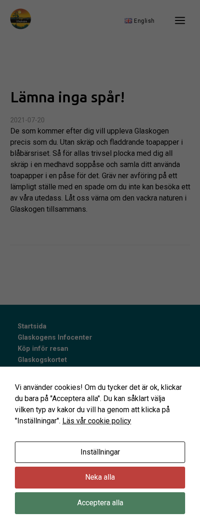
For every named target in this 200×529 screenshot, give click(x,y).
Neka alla (100, 477)
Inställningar (100, 452)
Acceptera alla (100, 502)
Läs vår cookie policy (96, 420)
